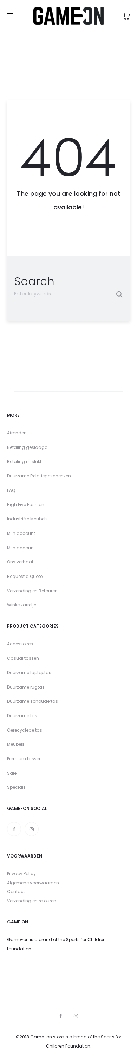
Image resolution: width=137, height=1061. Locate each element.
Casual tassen (23, 658)
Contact (16, 892)
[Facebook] (14, 829)
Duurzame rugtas (26, 687)
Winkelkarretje (21, 605)
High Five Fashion (25, 504)
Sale (12, 773)
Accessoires (20, 644)
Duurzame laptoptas (29, 673)
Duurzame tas (22, 716)
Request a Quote (25, 576)
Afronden (17, 433)
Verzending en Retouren (32, 591)
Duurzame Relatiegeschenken (39, 476)
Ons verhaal (20, 562)
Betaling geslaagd (27, 447)
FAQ (11, 490)
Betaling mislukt (24, 461)
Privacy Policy (21, 874)
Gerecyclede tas (24, 730)
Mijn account (21, 533)
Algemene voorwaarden (33, 883)
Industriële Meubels (27, 519)
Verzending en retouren (31, 901)
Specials (16, 787)
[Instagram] (32, 829)
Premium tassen (24, 759)
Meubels (16, 744)
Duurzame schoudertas (32, 701)
